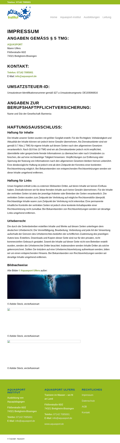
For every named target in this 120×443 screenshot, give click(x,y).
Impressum (87, 395)
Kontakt (86, 412)
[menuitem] (54, 13)
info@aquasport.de (25, 421)
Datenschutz (88, 401)
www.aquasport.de (54, 424)
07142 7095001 (25, 72)
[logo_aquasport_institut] (25, 13)
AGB (84, 406)
